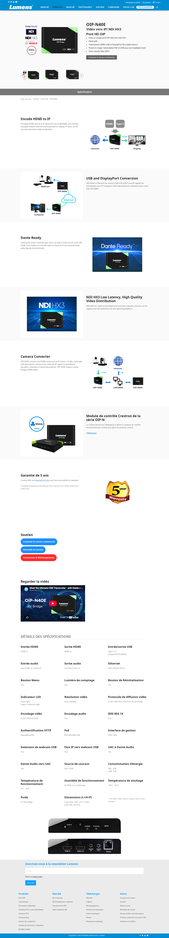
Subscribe (30, 883)
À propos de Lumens (127, 898)
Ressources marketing (94, 921)
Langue (157, 2)
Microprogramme (92, 906)
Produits (57, 7)
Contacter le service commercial (102, 57)
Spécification (84, 92)
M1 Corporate (57, 898)
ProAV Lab (128, 7)
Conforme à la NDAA (127, 921)
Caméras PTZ (24, 913)
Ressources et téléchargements (38, 558)
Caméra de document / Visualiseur (31, 925)
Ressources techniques (94, 910)
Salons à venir (125, 906)
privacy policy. (38, 877)
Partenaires (85, 7)
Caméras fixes (24, 917)
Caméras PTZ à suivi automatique (31, 910)
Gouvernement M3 (59, 906)
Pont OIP (44, 99)
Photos (88, 917)
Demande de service (33, 550)
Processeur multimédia (27, 906)
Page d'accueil (26, 99)
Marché (45, 7)
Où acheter (146, 2)
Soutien (100, 7)
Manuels (89, 898)
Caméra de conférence (27, 921)
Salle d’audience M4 (59, 910)
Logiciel (89, 902)
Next (81, 75)
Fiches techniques (92, 913)
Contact (123, 902)
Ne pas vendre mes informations (132, 913)
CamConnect (23, 902)
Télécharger (145, 7)
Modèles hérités (24, 929)
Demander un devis (133, 2)
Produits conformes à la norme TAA (133, 917)
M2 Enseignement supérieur (62, 902)
